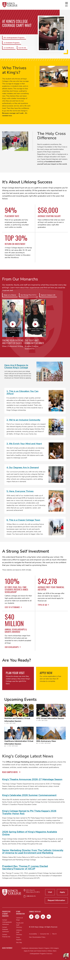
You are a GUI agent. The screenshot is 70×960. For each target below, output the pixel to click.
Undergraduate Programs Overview (41, 954)
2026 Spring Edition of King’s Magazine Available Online (29, 833)
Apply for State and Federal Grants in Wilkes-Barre (40, 951)
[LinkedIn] (43, 916)
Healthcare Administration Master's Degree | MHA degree (40, 948)
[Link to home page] (10, 4)
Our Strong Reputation (28, 295)
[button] (62, 48)
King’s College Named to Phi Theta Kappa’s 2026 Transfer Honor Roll (29, 812)
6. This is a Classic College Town (23, 520)
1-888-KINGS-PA (31, 896)
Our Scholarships (12, 647)
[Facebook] (31, 916)
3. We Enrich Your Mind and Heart (24, 443)
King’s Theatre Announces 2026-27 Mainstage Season (32, 779)
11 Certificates (9, 48)
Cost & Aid (22, 48)
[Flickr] (49, 916)
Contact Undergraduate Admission (7, 922)
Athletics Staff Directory (19, 932)
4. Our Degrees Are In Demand (23, 467)
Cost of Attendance (12, 607)
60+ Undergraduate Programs (14, 38)
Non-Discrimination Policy (37, 937)
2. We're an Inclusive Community (23, 419)
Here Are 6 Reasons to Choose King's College (16, 366)
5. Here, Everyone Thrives (20, 491)
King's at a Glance (10, 295)
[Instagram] (37, 916)
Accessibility (33, 934)
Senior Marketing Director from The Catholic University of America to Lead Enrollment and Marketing (32, 852)
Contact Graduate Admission (5, 929)
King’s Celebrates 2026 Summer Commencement (29, 795)
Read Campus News (10, 772)
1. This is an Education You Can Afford (22, 392)
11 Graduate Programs (12, 43)
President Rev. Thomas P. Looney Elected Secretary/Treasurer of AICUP (25, 867)
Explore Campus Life (48, 295)
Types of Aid (42, 604)
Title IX (54, 934)
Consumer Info (44, 934)
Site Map (19, 943)
